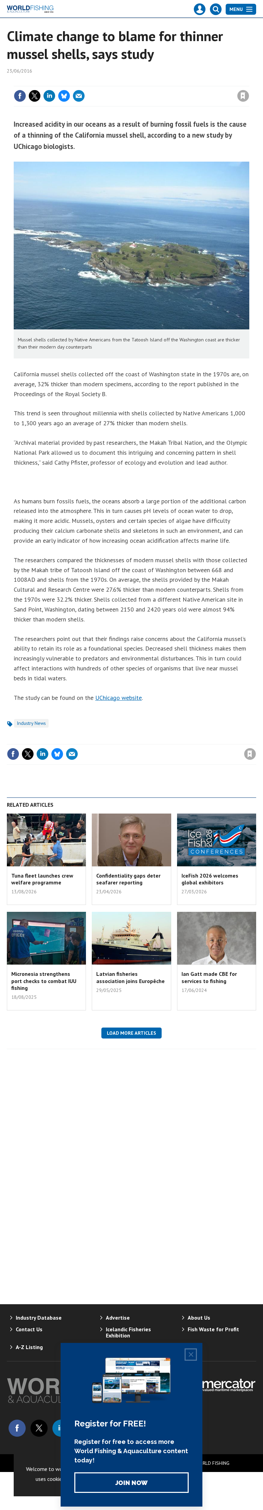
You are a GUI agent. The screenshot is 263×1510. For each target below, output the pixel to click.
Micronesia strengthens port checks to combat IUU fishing (43, 980)
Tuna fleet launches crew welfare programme (42, 879)
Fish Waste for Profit (213, 1329)
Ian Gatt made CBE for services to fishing (209, 977)
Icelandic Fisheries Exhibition (128, 1332)
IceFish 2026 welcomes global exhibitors (209, 879)
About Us (199, 1317)
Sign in (162, 82)
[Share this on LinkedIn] (49, 96)
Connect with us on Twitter (39, 1428)
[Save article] (243, 96)
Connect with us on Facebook (17, 1428)
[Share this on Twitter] (34, 96)
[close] (248, 82)
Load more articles (131, 1033)
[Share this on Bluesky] (64, 96)
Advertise (118, 1317)
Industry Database (39, 1317)
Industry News (31, 723)
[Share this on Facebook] (20, 96)
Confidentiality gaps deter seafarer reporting (128, 879)
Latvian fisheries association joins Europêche (130, 977)
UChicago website (118, 698)
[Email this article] (79, 96)
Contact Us (29, 1329)
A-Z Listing (29, 1347)
